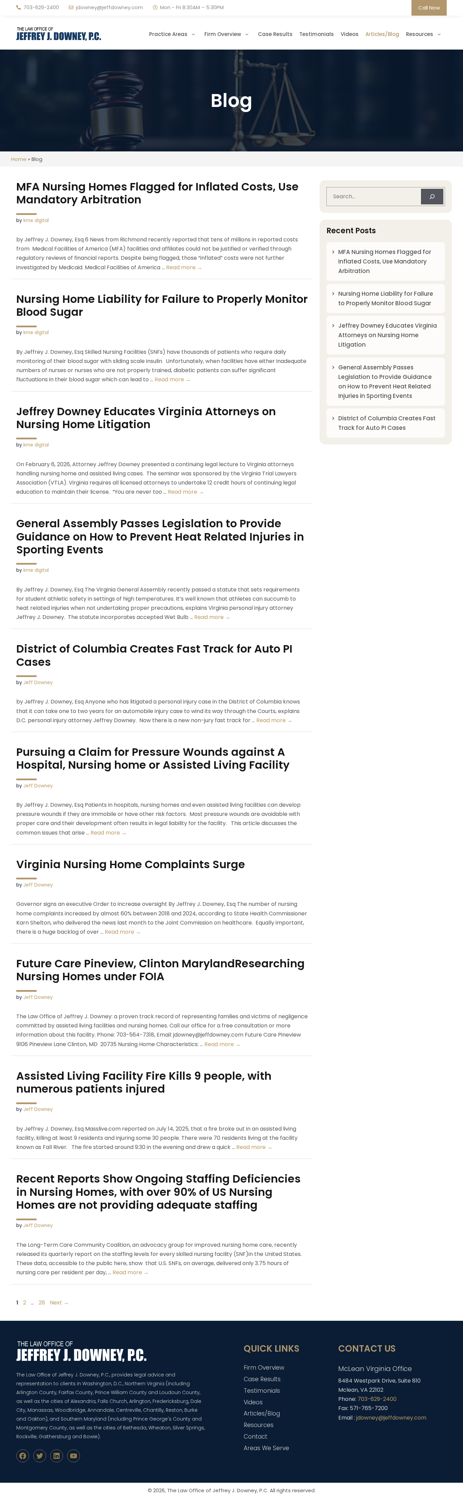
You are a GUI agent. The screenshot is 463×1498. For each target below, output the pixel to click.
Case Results (275, 34)
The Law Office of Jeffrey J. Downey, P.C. (217, 1490)
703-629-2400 (41, 7)
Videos (350, 34)
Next (59, 1303)
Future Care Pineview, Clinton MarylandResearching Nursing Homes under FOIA (160, 970)
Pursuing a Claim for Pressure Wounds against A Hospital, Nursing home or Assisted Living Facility (152, 758)
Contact (255, 1436)
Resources (419, 34)
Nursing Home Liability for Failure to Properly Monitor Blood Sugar (162, 305)
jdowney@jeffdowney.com (109, 7)
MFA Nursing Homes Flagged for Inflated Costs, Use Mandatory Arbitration (157, 193)
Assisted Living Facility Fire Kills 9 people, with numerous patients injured (143, 1082)
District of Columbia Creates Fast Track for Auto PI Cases (154, 655)
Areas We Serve (266, 1448)
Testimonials (316, 34)
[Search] (432, 196)
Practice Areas (168, 34)
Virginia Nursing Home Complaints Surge (130, 864)
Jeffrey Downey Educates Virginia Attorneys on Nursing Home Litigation (146, 418)
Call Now (429, 7)
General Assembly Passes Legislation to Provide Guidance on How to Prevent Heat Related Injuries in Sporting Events (160, 536)
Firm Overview (222, 34)
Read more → (184, 267)
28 (42, 1303)
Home (18, 159)
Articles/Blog (382, 34)
